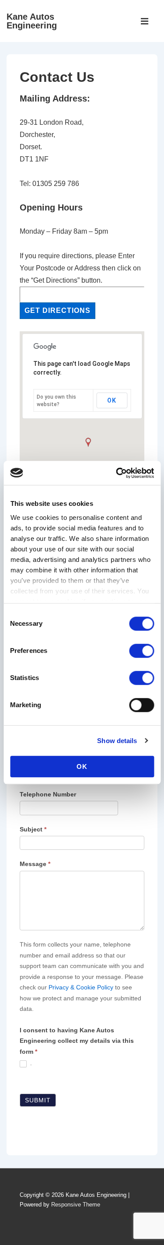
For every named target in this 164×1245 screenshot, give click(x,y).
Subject (33, 829)
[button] (88, 442)
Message (35, 863)
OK (82, 766)
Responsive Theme (75, 1204)
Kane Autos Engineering (32, 21)
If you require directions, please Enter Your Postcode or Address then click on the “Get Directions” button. (80, 268)
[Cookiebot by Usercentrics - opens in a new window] (117, 473)
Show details (117, 740)
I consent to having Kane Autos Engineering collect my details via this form (77, 1041)
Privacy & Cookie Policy (81, 987)
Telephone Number (48, 794)
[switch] (141, 651)
